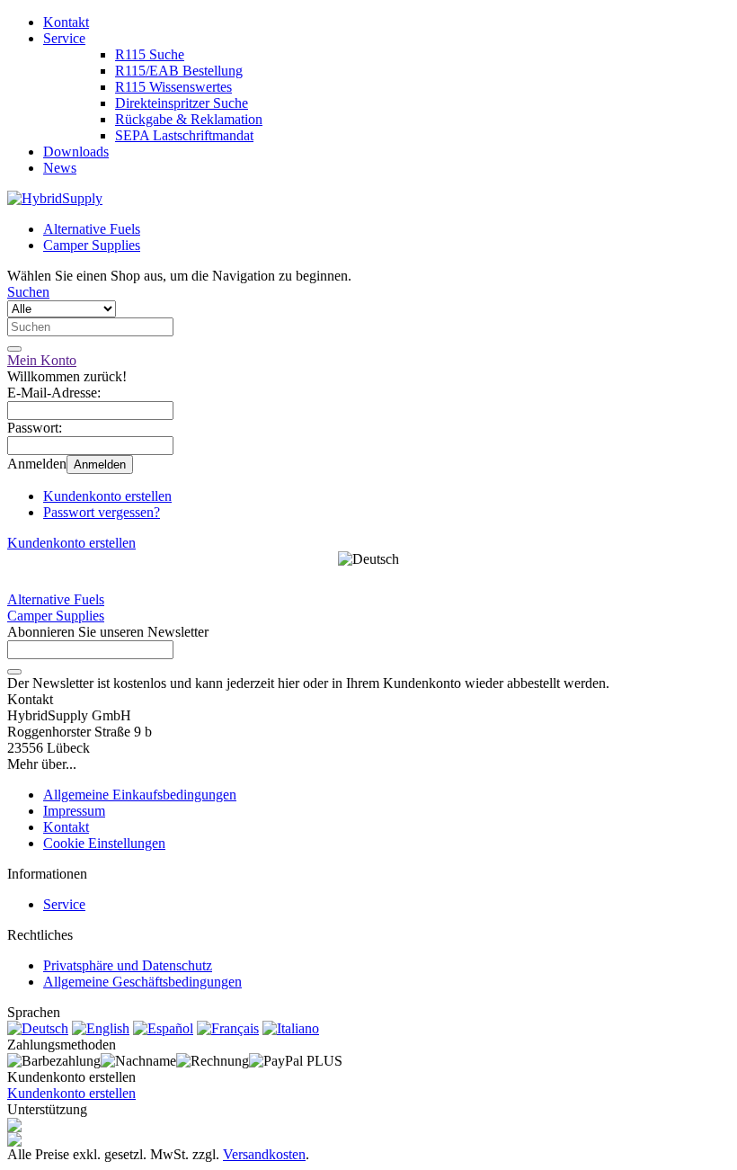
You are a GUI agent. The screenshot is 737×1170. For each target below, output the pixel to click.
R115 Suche (149, 54)
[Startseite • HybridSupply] (54, 198)
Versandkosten (264, 1154)
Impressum (74, 810)
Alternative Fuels (91, 229)
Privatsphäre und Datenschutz (127, 965)
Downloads (76, 151)
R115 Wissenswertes (173, 86)
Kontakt (66, 22)
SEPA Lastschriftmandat (184, 135)
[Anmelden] (14, 671)
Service (64, 38)
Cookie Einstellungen (104, 843)
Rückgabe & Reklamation (188, 119)
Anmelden (100, 464)
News (59, 167)
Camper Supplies (91, 245)
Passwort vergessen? (101, 512)
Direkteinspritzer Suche (181, 103)
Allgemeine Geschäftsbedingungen (142, 981)
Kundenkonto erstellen (107, 496)
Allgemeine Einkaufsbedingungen (139, 794)
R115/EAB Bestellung (179, 70)
